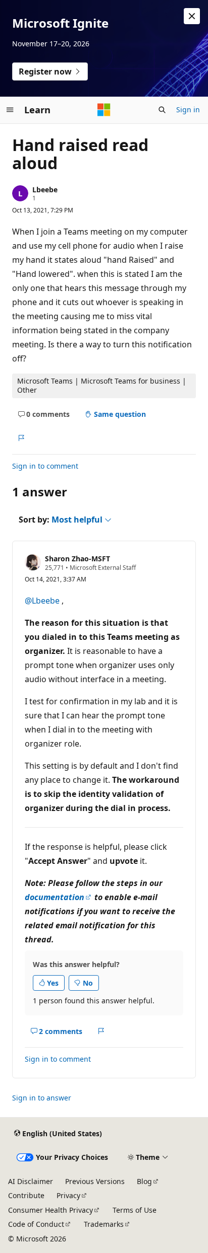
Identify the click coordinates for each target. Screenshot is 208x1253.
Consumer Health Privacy (50, 1210)
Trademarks (104, 1224)
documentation (54, 897)
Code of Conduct (36, 1224)
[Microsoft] (104, 109)
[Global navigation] (10, 110)
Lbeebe (45, 189)
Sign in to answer (41, 1097)
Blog (144, 1181)
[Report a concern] (21, 438)
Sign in (188, 109)
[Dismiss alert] (192, 16)
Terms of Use (135, 1210)
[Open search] (162, 110)
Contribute (26, 1195)
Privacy (68, 1195)
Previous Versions (95, 1181)
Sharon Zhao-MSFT (77, 558)
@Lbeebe (43, 600)
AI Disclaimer (30, 1181)
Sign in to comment (45, 466)
